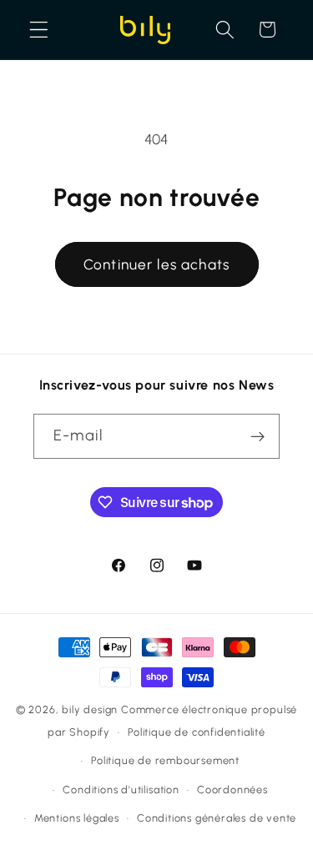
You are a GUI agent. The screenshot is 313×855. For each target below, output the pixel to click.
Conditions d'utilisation (121, 789)
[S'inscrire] (257, 436)
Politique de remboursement (165, 760)
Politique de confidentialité (196, 732)
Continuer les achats (156, 264)
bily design (90, 709)
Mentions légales (76, 818)
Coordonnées (232, 789)
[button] (39, 29)
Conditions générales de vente (216, 818)
